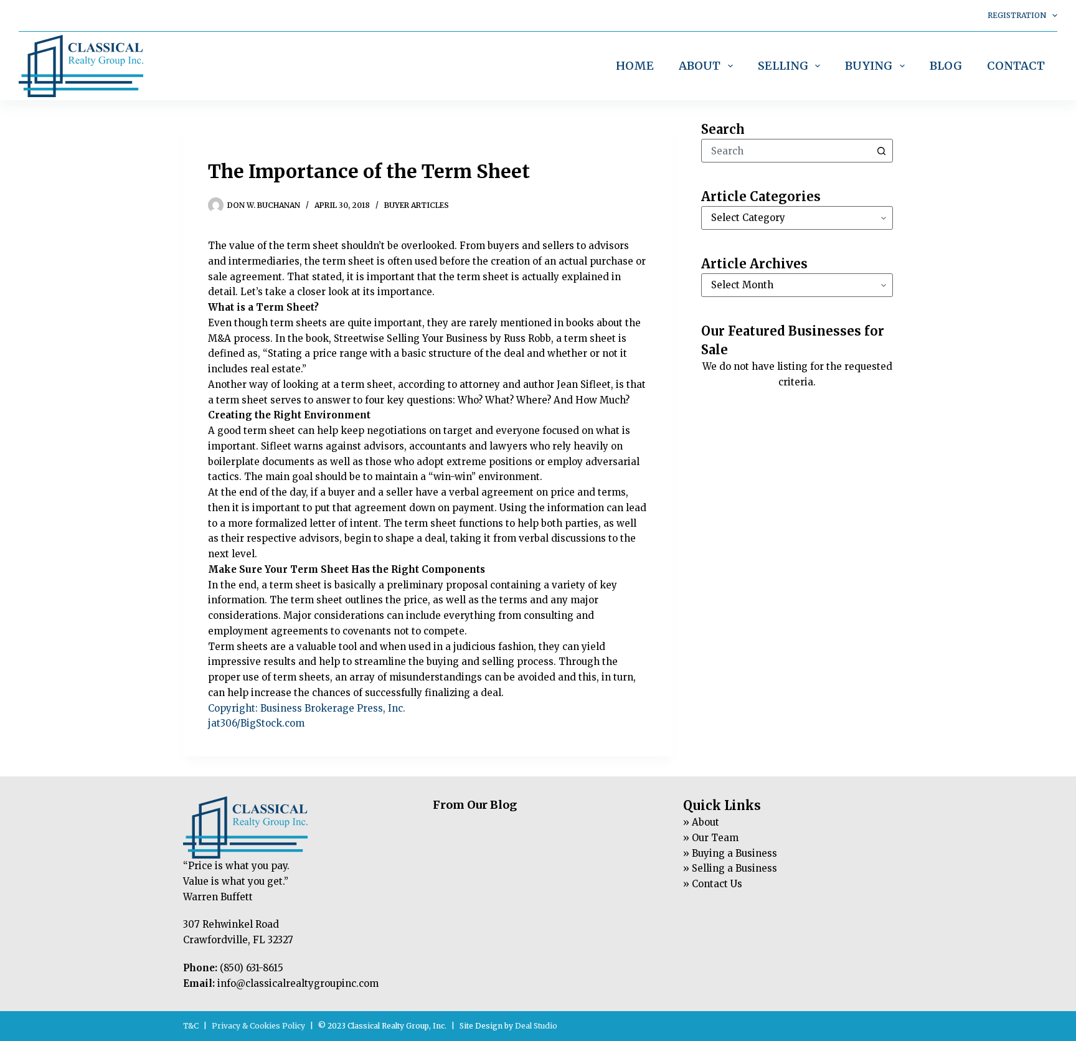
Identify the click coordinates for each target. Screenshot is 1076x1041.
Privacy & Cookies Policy (258, 1025)
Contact (1016, 66)
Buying (868, 66)
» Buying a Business (730, 853)
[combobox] (786, 151)
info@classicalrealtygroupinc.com (298, 983)
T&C (191, 1025)
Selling (783, 66)
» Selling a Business (730, 868)
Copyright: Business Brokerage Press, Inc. (306, 708)
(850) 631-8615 (251, 968)
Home (635, 66)
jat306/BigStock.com (256, 723)
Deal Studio (536, 1025)
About (699, 66)
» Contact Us (712, 884)
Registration (1017, 15)
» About (701, 822)
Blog (946, 66)
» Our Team (711, 838)
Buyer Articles (416, 205)
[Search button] (881, 150)
